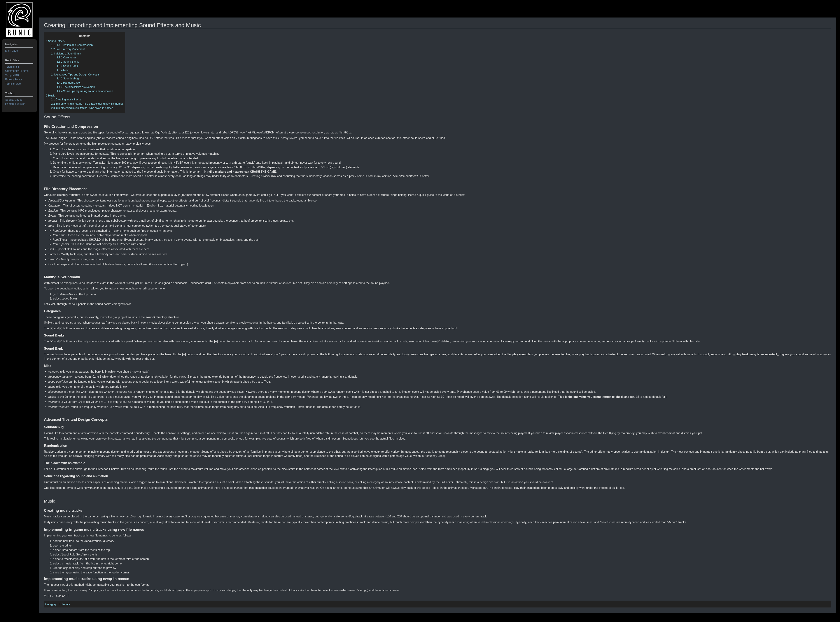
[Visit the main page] (19, 19)
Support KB (12, 75)
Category (51, 604)
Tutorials (64, 604)
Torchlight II (12, 66)
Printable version (15, 103)
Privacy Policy (13, 79)
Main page (11, 50)
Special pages (13, 99)
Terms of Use (13, 83)
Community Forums (16, 70)
